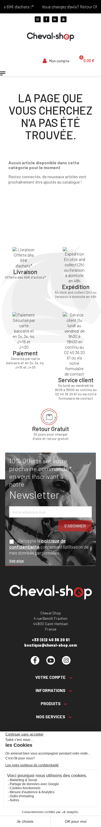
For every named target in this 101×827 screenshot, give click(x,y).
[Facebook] (46, 19)
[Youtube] (64, 19)
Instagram (66, 660)
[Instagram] (38, 19)
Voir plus (16, 560)
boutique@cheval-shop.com (50, 645)
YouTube (50, 660)
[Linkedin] (55, 19)
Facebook (35, 660)
